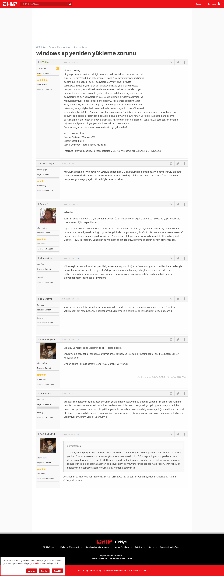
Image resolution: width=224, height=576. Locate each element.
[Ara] (70, 3)
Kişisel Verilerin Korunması (97, 547)
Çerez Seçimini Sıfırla (169, 547)
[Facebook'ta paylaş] (184, 62)
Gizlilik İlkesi (48, 547)
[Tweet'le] (177, 62)
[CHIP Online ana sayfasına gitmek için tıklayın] (10, 5)
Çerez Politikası (122, 547)
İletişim (138, 547)
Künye (151, 547)
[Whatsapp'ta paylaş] (171, 62)
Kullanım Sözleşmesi (69, 547)
